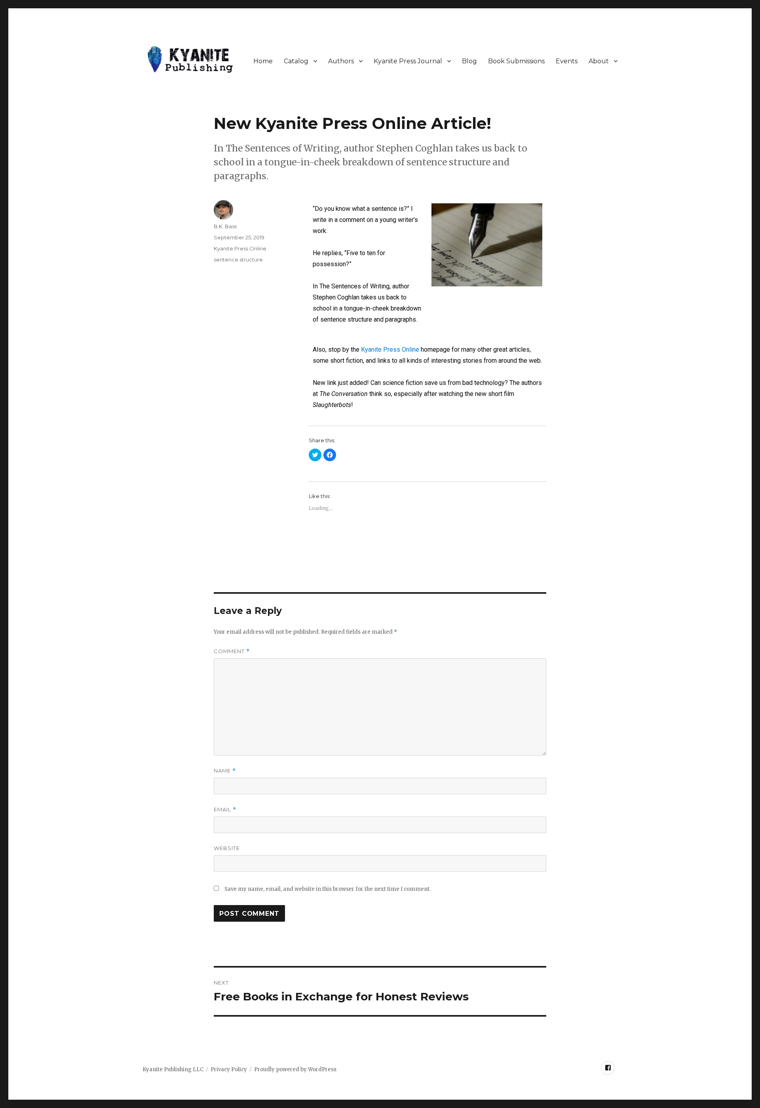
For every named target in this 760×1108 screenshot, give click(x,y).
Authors (341, 61)
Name (225, 770)
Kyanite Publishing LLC (172, 1069)
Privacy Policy (229, 1069)
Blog (469, 61)
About (599, 61)
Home (263, 61)
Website (227, 848)
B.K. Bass (225, 226)
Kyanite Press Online (390, 349)
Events (567, 61)
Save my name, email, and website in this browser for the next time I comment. (327, 889)
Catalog (296, 61)
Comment (232, 651)
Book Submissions (516, 61)
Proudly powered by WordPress (295, 1069)
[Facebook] (608, 1068)
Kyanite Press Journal (408, 61)
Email (225, 809)
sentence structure (238, 259)
